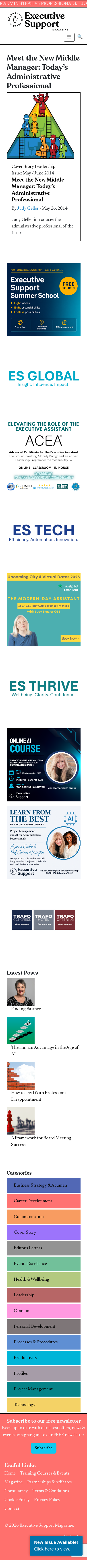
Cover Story (23, 167)
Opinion (21, 1311)
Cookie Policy (17, 1500)
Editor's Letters (28, 1248)
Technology (24, 1405)
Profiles (21, 1373)
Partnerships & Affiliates (49, 1482)
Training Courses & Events (44, 1473)
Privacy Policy (47, 1500)
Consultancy (16, 1491)
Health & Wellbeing (31, 1279)
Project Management (33, 1389)
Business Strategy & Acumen (40, 1185)
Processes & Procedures (36, 1342)
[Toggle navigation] (69, 37)
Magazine (13, 1482)
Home (10, 1473)
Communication (29, 1217)
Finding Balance (26, 1009)
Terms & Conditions (50, 1491)
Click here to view (51, 1549)
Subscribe (44, 1448)
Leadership (45, 167)
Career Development (33, 1201)
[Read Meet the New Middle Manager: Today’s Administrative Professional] (40, 126)
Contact (11, 1509)
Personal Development (34, 1326)
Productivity (25, 1358)
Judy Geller (28, 208)
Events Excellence (30, 1264)
